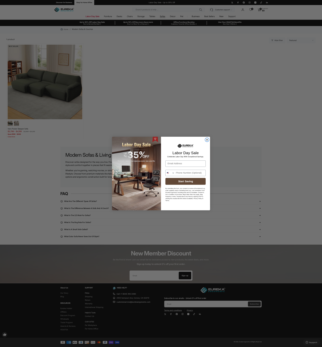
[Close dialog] (207, 140)
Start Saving (185, 181)
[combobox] (170, 173)
